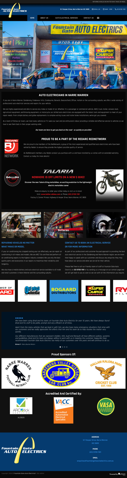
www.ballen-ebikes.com (50, 194)
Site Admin (40, 473)
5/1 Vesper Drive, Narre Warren (95, 440)
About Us (44, 18)
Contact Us (89, 18)
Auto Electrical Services (66, 18)
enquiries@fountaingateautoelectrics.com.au (95, 461)
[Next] (122, 55)
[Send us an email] (98, 18)
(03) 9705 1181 (95, 452)
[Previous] (5, 55)
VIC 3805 (95, 443)
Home (32, 18)
